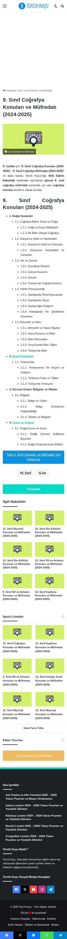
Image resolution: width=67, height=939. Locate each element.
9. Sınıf (26, 472)
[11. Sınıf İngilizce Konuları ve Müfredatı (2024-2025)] (49, 632)
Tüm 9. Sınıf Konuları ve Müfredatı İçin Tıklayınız (33, 457)
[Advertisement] (33, 49)
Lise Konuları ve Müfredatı (38, 90)
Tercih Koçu (25, 906)
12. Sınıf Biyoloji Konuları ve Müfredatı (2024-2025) (49, 714)
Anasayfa (10, 90)
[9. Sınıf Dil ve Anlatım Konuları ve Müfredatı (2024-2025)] (17, 581)
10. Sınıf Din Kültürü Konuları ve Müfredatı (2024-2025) (48, 532)
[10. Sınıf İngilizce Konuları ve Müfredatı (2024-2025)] (49, 581)
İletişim (55, 924)
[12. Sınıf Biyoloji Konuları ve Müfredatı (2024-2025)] (49, 699)
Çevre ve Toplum (23, 422)
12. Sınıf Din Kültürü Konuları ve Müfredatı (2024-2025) (16, 564)
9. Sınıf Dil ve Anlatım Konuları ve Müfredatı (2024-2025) (16, 595)
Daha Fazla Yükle (34, 728)
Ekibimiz (51, 918)
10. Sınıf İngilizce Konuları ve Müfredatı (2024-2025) (48, 595)
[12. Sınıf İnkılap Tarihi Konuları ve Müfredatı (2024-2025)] (49, 666)
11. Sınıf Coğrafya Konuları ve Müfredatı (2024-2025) (16, 647)
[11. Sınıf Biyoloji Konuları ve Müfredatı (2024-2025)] (17, 518)
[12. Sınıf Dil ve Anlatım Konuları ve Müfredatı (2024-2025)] (49, 549)
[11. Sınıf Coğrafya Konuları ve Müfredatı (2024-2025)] (17, 632)
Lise (20, 90)
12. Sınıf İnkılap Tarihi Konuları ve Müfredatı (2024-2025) (49, 680)
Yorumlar (33, 489)
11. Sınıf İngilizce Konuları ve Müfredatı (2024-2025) (49, 647)
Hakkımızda (38, 918)
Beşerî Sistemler (23, 356)
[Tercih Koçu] (33, 6)
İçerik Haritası (15, 924)
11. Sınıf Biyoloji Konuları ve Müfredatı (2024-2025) (16, 532)
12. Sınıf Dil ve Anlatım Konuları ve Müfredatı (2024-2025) (49, 564)
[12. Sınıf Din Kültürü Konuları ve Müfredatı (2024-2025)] (17, 549)
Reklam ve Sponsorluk (37, 924)
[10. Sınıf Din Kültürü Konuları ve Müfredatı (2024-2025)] (49, 518)
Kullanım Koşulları (20, 918)
